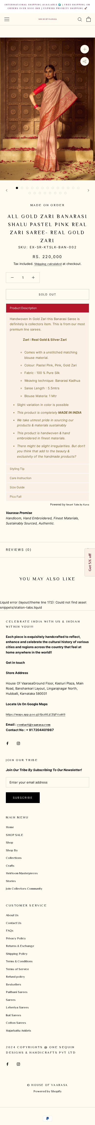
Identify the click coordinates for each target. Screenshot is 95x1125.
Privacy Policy (16, 938)
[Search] (80, 19)
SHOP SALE (14, 835)
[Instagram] (18, 742)
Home (10, 827)
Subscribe (23, 797)
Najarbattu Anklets (18, 1030)
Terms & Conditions (19, 961)
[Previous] (6, 190)
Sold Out (48, 294)
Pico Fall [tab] (15, 496)
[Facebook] (7, 742)
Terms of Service (17, 969)
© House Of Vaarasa (47, 1085)
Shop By (12, 850)
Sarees (11, 1000)
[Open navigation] (6, 19)
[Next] (88, 190)
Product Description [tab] (23, 308)
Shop (9, 842)
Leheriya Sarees (17, 1007)
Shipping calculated (48, 264)
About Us (12, 915)
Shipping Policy (17, 953)
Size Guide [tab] (17, 487)
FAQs (9, 930)
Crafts (10, 865)
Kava (86, 504)
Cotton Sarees (16, 1023)
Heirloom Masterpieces (22, 873)
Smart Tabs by (74, 504)
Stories (11, 881)
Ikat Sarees (13, 1015)
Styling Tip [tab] (17, 469)
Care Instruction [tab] (20, 478)
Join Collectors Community (24, 888)
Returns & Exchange (20, 946)
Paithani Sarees (17, 992)
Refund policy (15, 976)
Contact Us (13, 923)
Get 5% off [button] (90, 563)
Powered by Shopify (47, 1091)
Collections (14, 858)
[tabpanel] (47, 388)
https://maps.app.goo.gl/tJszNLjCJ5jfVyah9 (35, 714)
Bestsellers (13, 984)
